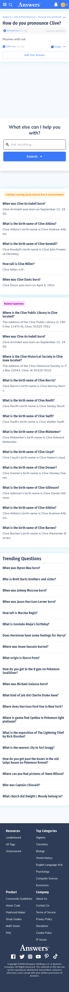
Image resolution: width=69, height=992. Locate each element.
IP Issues (41, 939)
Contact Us (42, 905)
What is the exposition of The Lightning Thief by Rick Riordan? (33, 734)
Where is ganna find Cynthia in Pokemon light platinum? (33, 719)
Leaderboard (13, 837)
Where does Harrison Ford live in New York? (33, 707)
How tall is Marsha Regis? (20, 613)
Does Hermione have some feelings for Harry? (34, 635)
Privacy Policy (44, 919)
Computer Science (47, 878)
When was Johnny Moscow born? (25, 590)
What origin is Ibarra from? (21, 658)
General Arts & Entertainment (53, 16)
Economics (42, 885)
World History (44, 858)
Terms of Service (46, 912)
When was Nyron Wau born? (21, 568)
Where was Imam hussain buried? (25, 647)
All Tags (10, 844)
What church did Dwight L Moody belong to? (33, 796)
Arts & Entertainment (24, 16)
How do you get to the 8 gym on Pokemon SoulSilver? (31, 671)
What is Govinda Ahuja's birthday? (26, 624)
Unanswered (13, 851)
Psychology (42, 871)
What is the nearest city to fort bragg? (28, 748)
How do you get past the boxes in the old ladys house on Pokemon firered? (31, 761)
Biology (40, 851)
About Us (41, 898)
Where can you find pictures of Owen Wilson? (33, 774)
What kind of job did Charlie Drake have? (31, 695)
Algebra (40, 837)
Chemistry (42, 844)
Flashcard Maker (15, 912)
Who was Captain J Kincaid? (21, 785)
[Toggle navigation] (5, 4)
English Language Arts (49, 865)
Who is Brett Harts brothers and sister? (29, 579)
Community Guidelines (19, 898)
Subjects (7, 16)
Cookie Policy (44, 933)
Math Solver (13, 926)
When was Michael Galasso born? (25, 684)
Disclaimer (42, 926)
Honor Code (13, 905)
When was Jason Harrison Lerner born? (29, 602)
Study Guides (14, 919)
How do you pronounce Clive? (32, 23)
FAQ (8, 933)
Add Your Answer (34, 55)
